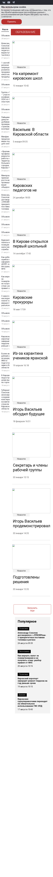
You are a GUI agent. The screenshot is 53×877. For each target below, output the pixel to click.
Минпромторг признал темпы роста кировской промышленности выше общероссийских (9, 181)
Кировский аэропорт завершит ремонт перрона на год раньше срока (9, 341)
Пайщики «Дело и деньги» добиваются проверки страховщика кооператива (9, 123)
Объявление (7, 35)
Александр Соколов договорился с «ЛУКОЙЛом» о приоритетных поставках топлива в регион (9, 202)
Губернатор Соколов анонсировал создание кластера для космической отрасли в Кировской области (7, 399)
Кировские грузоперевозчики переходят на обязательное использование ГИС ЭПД (32, 702)
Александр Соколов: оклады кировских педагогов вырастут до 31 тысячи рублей (9, 49)
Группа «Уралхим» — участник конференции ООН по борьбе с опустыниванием (9, 97)
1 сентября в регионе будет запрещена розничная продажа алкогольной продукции (8, 70)
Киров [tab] (5, 29)
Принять (11, 22)
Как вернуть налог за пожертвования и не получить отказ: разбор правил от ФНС (29, 659)
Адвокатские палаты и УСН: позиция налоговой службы (7, 245)
